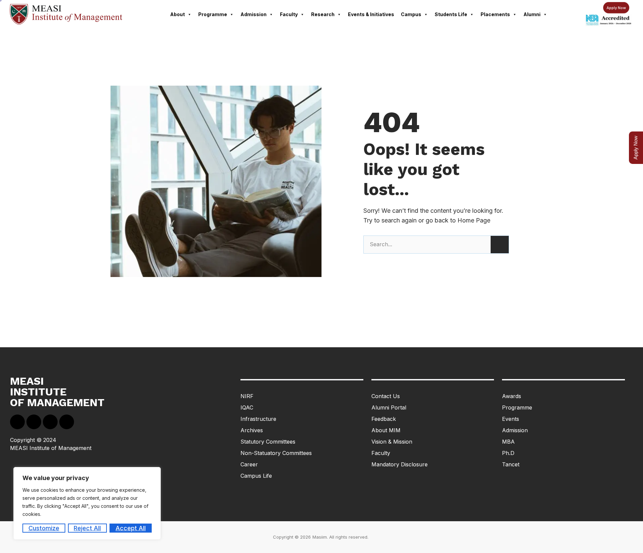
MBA (508, 441)
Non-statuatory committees (276, 453)
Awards (511, 396)
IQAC (246, 407)
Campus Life (256, 475)
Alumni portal (388, 407)
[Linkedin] (33, 421)
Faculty (289, 14)
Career (249, 464)
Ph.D (508, 453)
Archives (251, 430)
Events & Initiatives (371, 14)
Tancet (510, 464)
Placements (495, 14)
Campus (411, 14)
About (177, 14)
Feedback (383, 419)
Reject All (87, 528)
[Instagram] (66, 421)
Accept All (131, 528)
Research (323, 14)
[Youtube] (50, 421)
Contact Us (385, 396)
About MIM (386, 430)
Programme (212, 14)
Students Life (451, 14)
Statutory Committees (267, 441)
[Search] (500, 244)
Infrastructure (258, 419)
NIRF (247, 396)
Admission (253, 14)
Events (510, 419)
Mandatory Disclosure (399, 464)
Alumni (532, 14)
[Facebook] (17, 421)
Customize (43, 528)
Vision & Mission (391, 441)
